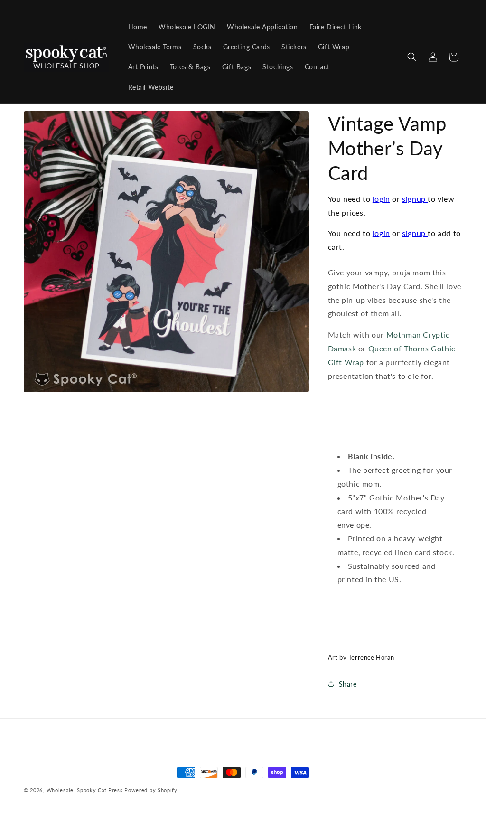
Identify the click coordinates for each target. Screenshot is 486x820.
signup (415, 198)
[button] (412, 57)
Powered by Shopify (151, 790)
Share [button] (348, 684)
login (381, 198)
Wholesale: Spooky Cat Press (85, 790)
